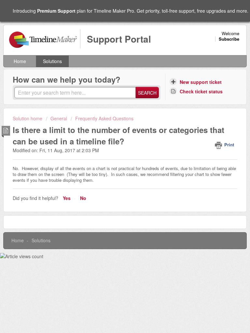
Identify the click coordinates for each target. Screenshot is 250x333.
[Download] (113, 161)
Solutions (52, 61)
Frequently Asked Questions (104, 118)
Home (20, 61)
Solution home (28, 118)
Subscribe (229, 39)
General (58, 118)
